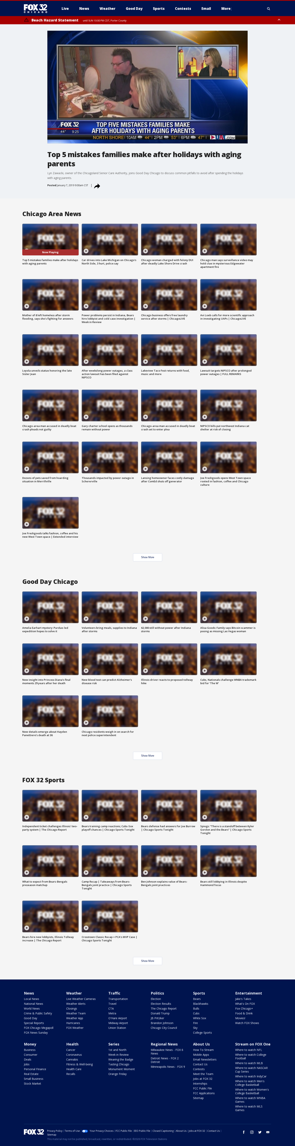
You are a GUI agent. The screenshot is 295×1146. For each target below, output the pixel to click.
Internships (200, 1083)
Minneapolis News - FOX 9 (168, 1067)
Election (156, 999)
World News (32, 1008)
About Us (201, 1044)
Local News (31, 999)
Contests (199, 1069)
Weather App (74, 1018)
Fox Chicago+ (244, 1008)
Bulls (196, 1008)
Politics (157, 993)
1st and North (117, 1050)
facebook (244, 1132)
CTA (111, 1008)
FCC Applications (204, 1093)
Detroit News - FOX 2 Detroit (165, 1060)
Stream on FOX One (253, 1044)
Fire (195, 1023)
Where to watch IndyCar (251, 1076)
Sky (195, 1028)
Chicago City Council (164, 1028)
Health (72, 1044)
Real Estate (31, 1074)
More (226, 8)
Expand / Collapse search (268, 9)
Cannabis (72, 1059)
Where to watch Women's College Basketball (252, 1091)
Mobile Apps (201, 1055)
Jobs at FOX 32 (202, 1079)
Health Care (73, 1069)
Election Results (161, 1004)
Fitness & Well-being (79, 1064)
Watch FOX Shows (247, 1023)
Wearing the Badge (120, 1059)
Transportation (118, 999)
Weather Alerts (75, 1004)
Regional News (164, 1044)
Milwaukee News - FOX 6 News (167, 1051)
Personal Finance (35, 1069)
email (268, 1132)
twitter (260, 1132)
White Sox (199, 1018)
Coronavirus (74, 1055)
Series (113, 1044)
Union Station (117, 1028)
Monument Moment (121, 1069)
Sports (199, 993)
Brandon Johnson (162, 1023)
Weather (74, 993)
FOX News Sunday (36, 1032)
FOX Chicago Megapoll (38, 1028)
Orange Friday (117, 1074)
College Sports (202, 1032)
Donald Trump (160, 1013)
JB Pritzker (157, 1018)
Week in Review (118, 1055)
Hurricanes (73, 1023)
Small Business (33, 1079)
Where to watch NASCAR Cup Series (251, 1069)
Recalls (70, 1074)
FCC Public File (202, 1088)
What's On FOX (245, 1004)
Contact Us (200, 1064)
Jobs (27, 1064)
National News (33, 1004)
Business (30, 1050)
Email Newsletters (205, 1059)
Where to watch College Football (250, 1056)
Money (30, 1044)
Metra (112, 1013)
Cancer (70, 1050)
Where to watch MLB (249, 1063)
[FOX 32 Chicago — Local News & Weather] (37, 8)
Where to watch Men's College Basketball (249, 1083)
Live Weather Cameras (81, 999)
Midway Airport (118, 1023)
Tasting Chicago (118, 1064)
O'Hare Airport (117, 1018)
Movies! (240, 1018)
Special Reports (34, 1023)
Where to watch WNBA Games (250, 1099)
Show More (147, 557)
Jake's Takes (243, 999)
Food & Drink (244, 1013)
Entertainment (248, 993)
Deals (27, 1059)
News (29, 993)
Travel (112, 1004)
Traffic (114, 993)
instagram (252, 1132)
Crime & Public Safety (38, 1013)
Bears (197, 999)
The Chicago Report (164, 1008)
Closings (71, 1008)
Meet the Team (203, 1074)
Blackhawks (200, 1004)
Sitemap (198, 1098)
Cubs (196, 1013)
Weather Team (76, 1013)
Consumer (30, 1055)
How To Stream (203, 1050)
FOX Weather (74, 1028)
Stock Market (32, 1083)
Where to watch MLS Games (248, 1108)
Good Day (30, 1018)
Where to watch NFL (248, 1050)
